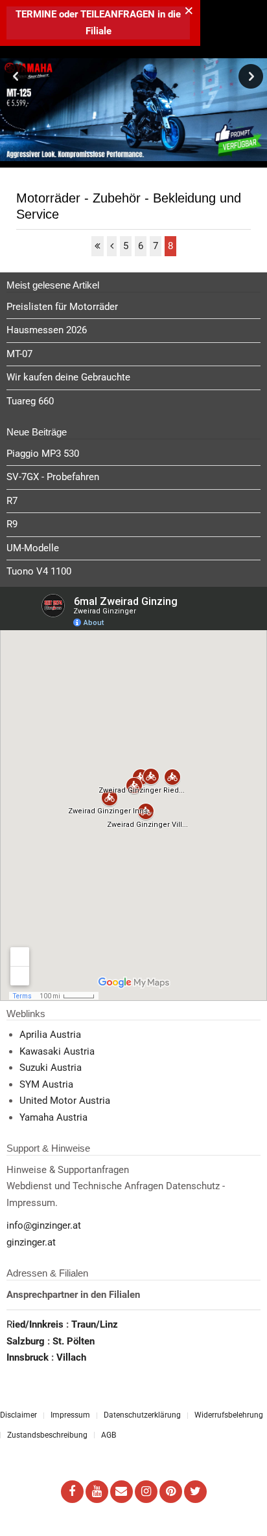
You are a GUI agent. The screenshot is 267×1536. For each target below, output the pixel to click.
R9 (11, 524)
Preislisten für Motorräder (62, 307)
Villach (71, 1357)
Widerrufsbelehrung (228, 1415)
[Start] (97, 246)
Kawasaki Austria (57, 1051)
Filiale (98, 31)
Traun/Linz (94, 1324)
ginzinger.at (31, 1242)
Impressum (70, 1415)
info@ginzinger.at (43, 1225)
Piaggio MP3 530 (42, 453)
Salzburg (26, 1341)
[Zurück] (112, 246)
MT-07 (19, 354)
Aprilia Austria (50, 1034)
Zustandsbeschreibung (47, 1435)
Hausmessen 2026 (46, 330)
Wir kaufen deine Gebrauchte (68, 377)
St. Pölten (73, 1341)
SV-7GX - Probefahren (52, 477)
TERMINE (36, 14)
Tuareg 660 (30, 401)
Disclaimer (18, 1415)
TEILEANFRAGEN (118, 14)
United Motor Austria (64, 1100)
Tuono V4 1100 (38, 571)
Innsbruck (28, 1357)
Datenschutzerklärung (142, 1415)
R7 (11, 501)
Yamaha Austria (53, 1117)
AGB (108, 1435)
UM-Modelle (32, 548)
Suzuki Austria (50, 1067)
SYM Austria (46, 1084)
